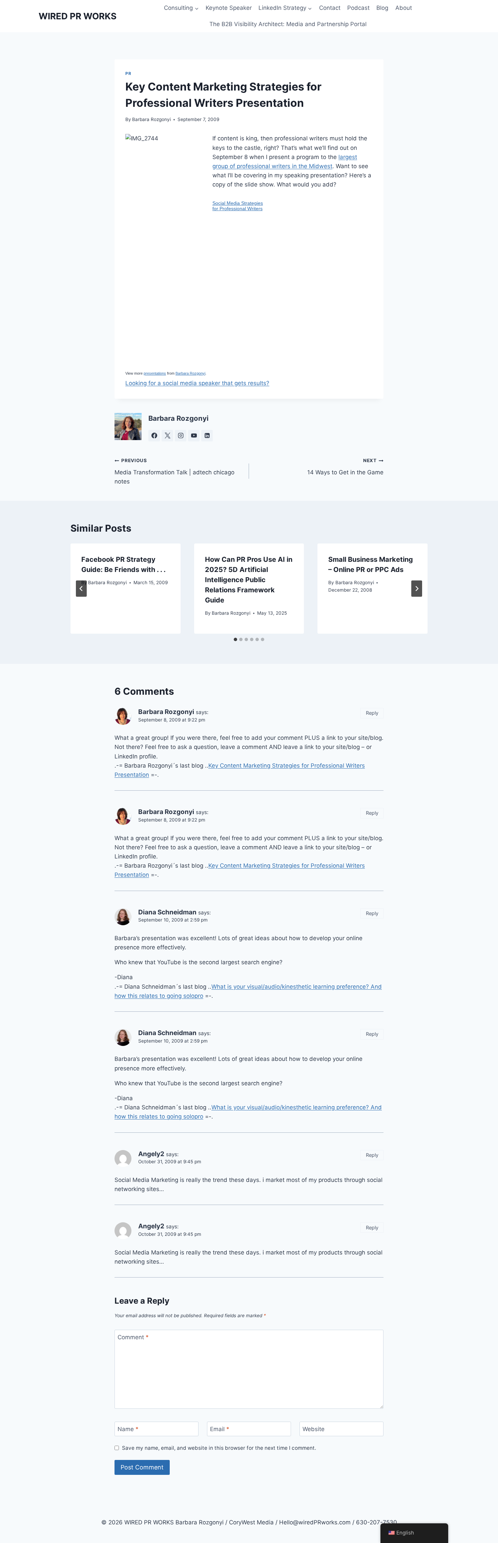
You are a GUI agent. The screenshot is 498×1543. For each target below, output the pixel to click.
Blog (382, 7)
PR (128, 73)
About (403, 7)
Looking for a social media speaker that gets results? (197, 383)
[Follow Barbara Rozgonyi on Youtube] (194, 435)
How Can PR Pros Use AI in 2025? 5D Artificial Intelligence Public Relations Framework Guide (248, 579)
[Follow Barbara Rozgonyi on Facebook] (154, 435)
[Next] (416, 588)
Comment (133, 1337)
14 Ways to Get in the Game (345, 467)
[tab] (235, 639)
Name (128, 1429)
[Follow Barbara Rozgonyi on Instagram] (180, 435)
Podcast (358, 7)
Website (314, 1429)
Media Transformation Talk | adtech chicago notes (174, 471)
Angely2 (151, 1154)
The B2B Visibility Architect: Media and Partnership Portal (288, 24)
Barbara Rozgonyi (151, 119)
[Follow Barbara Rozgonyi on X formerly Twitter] (167, 435)
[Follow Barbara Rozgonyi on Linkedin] (207, 435)
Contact (329, 7)
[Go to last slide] (81, 588)
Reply (372, 713)
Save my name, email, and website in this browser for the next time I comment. (219, 1448)
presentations (155, 373)
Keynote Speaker (229, 7)
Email (219, 1429)
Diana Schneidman (167, 912)
